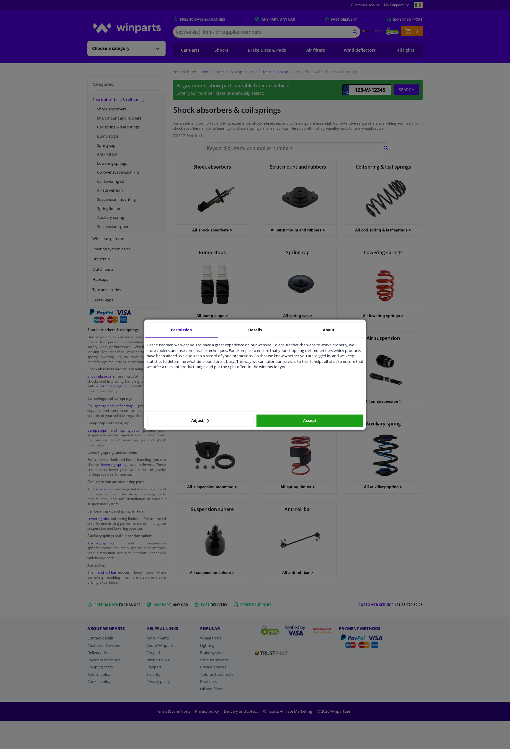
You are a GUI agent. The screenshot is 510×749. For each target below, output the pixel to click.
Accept (309, 420)
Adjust (198, 420)
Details (255, 329)
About (329, 329)
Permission (181, 329)
